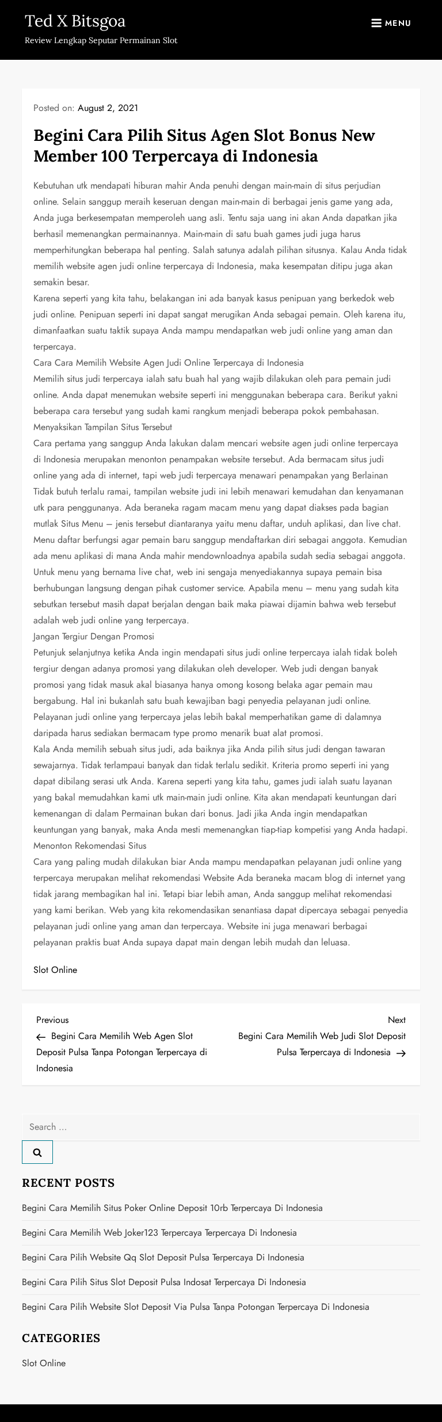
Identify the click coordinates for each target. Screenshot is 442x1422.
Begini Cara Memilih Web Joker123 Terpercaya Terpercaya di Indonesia (159, 1232)
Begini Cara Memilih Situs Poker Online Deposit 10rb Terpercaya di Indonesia (172, 1207)
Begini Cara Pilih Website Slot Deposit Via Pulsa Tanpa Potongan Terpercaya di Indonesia (195, 1306)
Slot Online (55, 969)
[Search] (37, 1151)
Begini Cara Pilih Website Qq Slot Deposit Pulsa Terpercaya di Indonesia (163, 1257)
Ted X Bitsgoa (75, 20)
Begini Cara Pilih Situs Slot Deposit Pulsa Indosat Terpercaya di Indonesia (164, 1282)
